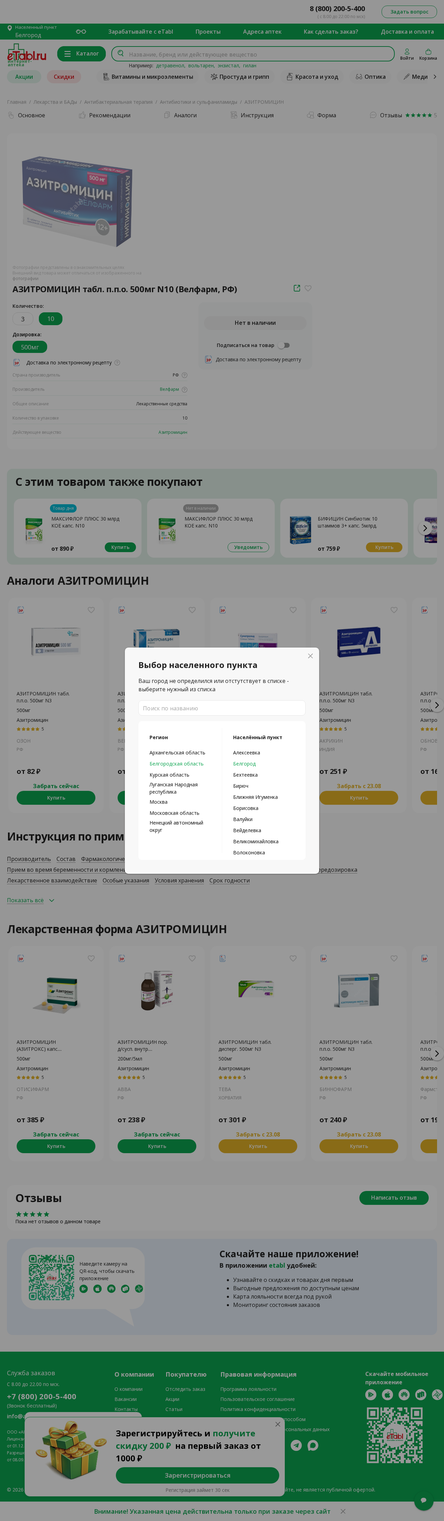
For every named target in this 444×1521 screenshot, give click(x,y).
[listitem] (180, 752)
